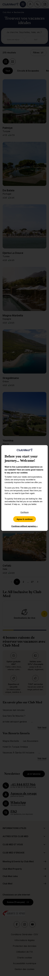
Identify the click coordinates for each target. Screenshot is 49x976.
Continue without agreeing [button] (24, 526)
